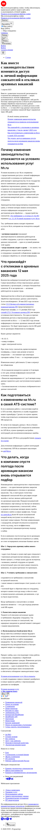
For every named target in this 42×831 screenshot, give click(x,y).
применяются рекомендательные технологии (19, 805)
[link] (5, 40)
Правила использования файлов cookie (16, 18)
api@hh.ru (7, 451)
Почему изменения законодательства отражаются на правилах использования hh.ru (23, 122)
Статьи (8, 57)
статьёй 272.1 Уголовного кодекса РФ (15, 312)
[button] (3, 46)
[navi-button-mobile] (3, 53)
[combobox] (10, 824)
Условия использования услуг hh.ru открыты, (18, 676)
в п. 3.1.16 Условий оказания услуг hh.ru (24, 218)
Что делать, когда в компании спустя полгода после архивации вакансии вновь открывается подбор (24, 141)
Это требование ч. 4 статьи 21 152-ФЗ (24, 216)
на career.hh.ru (6, 515)
